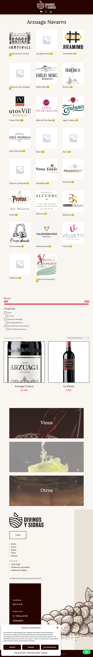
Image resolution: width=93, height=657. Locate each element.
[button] (57, 628)
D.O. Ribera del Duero (17, 329)
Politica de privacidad (33, 652)
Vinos (9, 312)
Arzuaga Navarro (16, 322)
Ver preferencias (49, 647)
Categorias (9, 308)
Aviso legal (44, 652)
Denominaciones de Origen (18, 326)
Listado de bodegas (15, 319)
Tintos (11, 316)
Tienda (17, 535)
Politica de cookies (20, 652)
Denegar (31, 647)
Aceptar (12, 647)
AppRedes (61, 654)
